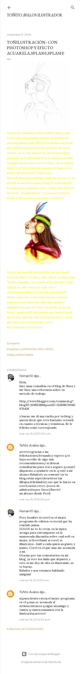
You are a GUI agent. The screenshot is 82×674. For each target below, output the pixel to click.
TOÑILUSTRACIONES (20, 354)
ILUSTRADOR (27, 349)
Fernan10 (26, 376)
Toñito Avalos (29, 445)
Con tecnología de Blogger (44, 654)
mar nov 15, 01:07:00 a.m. (35, 433)
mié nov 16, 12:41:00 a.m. (34, 580)
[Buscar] (72, 7)
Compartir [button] (13, 343)
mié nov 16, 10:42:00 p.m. (35, 619)
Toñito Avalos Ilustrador (34, 15)
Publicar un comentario (25, 629)
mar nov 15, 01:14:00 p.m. (34, 499)
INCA (41, 349)
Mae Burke (54, 661)
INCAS (49, 349)
